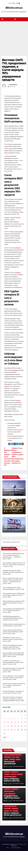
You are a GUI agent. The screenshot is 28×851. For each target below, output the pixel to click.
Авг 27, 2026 (8, 766)
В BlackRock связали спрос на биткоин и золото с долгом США (14, 510)
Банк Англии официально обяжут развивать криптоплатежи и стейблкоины (12, 647)
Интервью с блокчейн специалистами (12, 754)
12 (11, 722)
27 (15, 729)
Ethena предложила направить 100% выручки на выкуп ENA (13, 491)
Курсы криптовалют (16, 847)
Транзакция (15, 810)
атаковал (19, 199)
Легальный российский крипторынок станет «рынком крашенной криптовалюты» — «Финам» (13, 555)
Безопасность (14, 771)
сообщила (17, 272)
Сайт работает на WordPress (9, 844)
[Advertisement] (14, 36)
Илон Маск (13, 774)
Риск (13, 757)
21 (18, 726)
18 (8, 726)
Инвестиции (19, 774)
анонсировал (11, 425)
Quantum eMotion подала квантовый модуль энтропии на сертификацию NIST (13, 654)
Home (7, 847)
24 (4, 729)
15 (21, 722)
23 (25, 726)
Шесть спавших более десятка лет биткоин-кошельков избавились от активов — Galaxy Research (13, 580)
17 (4, 726)
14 (18, 722)
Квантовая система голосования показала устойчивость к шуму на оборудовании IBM (13, 698)
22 (21, 726)
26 (11, 729)
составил (10, 152)
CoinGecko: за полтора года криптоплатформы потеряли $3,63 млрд (13, 662)
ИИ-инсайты (7, 774)
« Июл (4, 737)
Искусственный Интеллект (10, 776)
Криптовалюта (7, 757)
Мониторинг (15, 808)
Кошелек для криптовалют (10, 806)
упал (5, 146)
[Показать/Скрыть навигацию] (15, 19)
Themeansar (14, 845)
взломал (14, 309)
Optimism (6, 386)
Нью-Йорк (6, 810)
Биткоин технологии (9, 791)
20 (15, 726)
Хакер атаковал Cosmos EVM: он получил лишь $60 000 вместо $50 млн (13, 631)
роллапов (15, 388)
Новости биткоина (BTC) (9, 793)
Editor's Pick (7, 771)
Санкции (6, 759)
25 (8, 729)
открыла (18, 400)
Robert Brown (13, 84)
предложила (17, 247)
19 (11, 726)
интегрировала (13, 370)
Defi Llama (16, 212)
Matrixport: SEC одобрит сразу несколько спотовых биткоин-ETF (8, 457)
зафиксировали (18, 429)
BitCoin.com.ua (14, 7)
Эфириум (18, 759)
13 (15, 722)
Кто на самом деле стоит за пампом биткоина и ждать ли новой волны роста (13, 677)
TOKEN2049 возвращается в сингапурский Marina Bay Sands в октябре (13, 618)
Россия (17, 757)
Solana (15, 313)
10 (4, 722)
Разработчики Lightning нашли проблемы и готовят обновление (13, 799)
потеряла (10, 438)
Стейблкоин (12, 759)
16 (25, 722)
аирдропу (15, 349)
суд (10, 810)
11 (8, 722)
